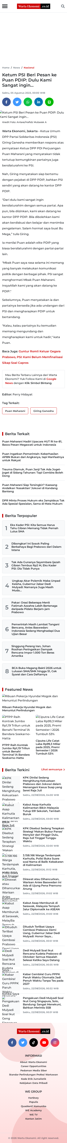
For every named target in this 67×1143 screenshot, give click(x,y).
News (16, 67)
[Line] (49, 102)
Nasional (29, 67)
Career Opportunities (33, 1066)
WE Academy (33, 1110)
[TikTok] (33, 1042)
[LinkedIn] (38, 102)
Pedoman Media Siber (33, 1070)
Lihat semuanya (51, 769)
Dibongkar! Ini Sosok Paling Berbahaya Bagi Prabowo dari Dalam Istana (36, 547)
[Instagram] (55, 1042)
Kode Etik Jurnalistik (33, 1078)
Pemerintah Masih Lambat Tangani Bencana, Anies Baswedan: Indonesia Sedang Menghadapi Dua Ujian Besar (36, 629)
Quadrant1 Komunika (33, 1106)
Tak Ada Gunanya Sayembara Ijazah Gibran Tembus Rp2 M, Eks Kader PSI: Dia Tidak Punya (35, 565)
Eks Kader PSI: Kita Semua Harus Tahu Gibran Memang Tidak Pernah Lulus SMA (34, 528)
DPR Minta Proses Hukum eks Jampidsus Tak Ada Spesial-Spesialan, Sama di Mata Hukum (33, 502)
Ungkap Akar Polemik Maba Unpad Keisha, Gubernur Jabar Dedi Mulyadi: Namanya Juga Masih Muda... (36, 585)
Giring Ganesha (43, 411)
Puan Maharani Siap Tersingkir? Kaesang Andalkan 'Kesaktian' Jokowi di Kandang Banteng (30, 488)
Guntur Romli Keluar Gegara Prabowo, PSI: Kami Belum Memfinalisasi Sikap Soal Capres (32, 357)
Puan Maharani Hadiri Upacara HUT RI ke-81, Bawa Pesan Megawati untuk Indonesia (32, 443)
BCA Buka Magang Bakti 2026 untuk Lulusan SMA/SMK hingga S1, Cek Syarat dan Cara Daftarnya (36, 671)
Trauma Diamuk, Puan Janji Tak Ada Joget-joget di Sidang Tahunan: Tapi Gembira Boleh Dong (32, 472)
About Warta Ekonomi (33, 1062)
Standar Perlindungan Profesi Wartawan (33, 1074)
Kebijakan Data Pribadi (34, 1083)
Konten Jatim (33, 1118)
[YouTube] (44, 1042)
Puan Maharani (15, 411)
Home (5, 67)
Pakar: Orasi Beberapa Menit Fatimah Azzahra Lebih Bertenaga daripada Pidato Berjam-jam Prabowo (34, 607)
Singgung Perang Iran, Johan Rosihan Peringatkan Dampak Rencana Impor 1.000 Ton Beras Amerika (32, 650)
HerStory (33, 1097)
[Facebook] (6, 102)
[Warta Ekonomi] (33, 6)
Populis (33, 1101)
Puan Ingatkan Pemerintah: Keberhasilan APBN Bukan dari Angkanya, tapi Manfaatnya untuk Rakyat (33, 457)
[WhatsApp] (28, 102)
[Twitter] (17, 102)
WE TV (33, 1114)
